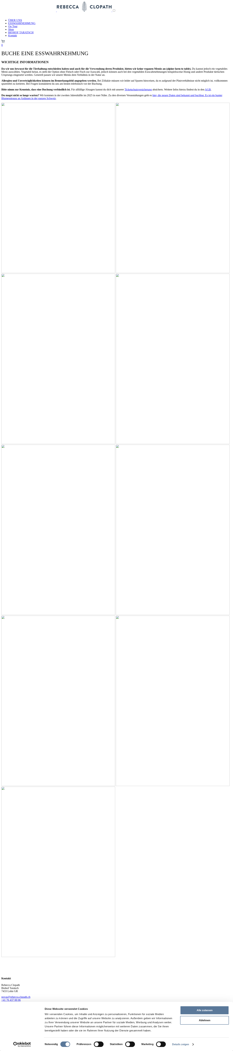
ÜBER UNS (15, 20)
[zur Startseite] (56, 10)
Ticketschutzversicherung (138, 89)
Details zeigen (180, 1044)
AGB (208, 89)
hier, (154, 95)
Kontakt (12, 35)
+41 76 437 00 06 (11, 1000)
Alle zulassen (205, 1010)
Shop (11, 29)
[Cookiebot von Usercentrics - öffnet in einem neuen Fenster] (22, 1044)
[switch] (99, 1044)
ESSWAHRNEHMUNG (21, 23)
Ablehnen (204, 1020)
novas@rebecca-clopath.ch (15, 996)
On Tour (12, 26)
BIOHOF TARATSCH (21, 32)
